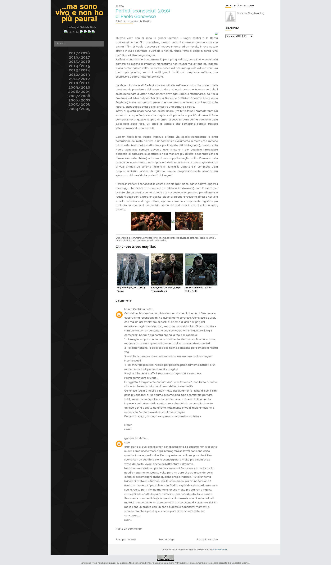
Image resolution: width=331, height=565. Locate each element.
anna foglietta (150, 237)
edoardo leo (173, 237)
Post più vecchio (207, 539)
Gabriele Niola (88, 27)
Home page (166, 539)
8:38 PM (127, 429)
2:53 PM (127, 520)
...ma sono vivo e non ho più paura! (79, 13)
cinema (162, 237)
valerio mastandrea (157, 240)
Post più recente (126, 539)
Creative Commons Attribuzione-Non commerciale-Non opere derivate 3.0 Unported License (202, 562)
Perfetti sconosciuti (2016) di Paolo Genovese (143, 13)
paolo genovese (138, 240)
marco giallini (123, 240)
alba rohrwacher (133, 237)
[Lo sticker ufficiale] (50, 24)
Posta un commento (129, 528)
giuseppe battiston (189, 237)
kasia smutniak (207, 237)
